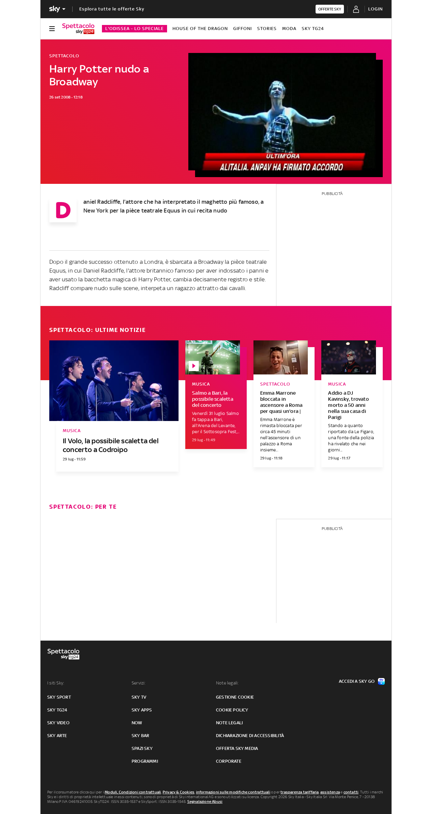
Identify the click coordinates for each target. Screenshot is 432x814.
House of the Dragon (200, 28)
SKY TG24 (313, 28)
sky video (58, 722)
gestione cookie (235, 697)
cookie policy (232, 709)
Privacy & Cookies (178, 792)
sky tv (139, 697)
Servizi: (139, 682)
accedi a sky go (357, 681)
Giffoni (242, 28)
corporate (228, 761)
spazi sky (142, 748)
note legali (229, 722)
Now (137, 722)
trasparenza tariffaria (299, 792)
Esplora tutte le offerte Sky (111, 8)
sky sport (59, 697)
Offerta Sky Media (237, 748)
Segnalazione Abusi (205, 801)
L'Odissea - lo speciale (134, 28)
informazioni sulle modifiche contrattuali (233, 792)
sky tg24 (57, 709)
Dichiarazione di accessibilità (250, 735)
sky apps (142, 709)
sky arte (57, 735)
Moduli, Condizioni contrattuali (133, 792)
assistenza (330, 792)
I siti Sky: (55, 682)
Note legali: (227, 682)
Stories (267, 28)
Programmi (145, 761)
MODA (289, 28)
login (375, 8)
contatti (351, 792)
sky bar (140, 735)
